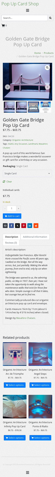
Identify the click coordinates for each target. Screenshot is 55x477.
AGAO (11, 143)
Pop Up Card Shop (20, 4)
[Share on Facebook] (11, 225)
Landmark (33, 143)
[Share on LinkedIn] (29, 225)
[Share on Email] (5, 225)
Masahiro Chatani (25, 318)
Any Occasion (21, 143)
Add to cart (13, 216)
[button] (47, 67)
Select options (16, 385)
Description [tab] (11, 236)
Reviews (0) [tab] (11, 242)
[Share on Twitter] (17, 225)
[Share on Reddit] (36, 225)
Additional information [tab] (35, 236)
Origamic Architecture (22, 140)
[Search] (50, 18)
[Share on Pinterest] (23, 225)
